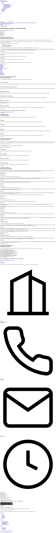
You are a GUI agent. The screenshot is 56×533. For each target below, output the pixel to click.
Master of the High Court (41, 49)
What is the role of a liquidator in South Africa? (7, 251)
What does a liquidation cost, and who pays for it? (7, 256)
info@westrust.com (2, 436)
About (3, 2)
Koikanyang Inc (39, 241)
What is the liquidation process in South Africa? (7, 249)
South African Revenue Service (50, 49)
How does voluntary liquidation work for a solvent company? (9, 250)
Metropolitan (31, 238)
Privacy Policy (4, 527)
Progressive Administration (44, 204)
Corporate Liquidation (6, 4)
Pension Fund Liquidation (7, 7)
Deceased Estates (4, 523)
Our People (3, 9)
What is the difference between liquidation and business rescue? (9, 253)
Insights (12, 23)
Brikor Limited (27, 213)
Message (1, 499)
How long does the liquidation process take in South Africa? (9, 254)
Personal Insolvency (4, 522)
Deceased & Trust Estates (7, 6)
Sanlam (21, 238)
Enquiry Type (2, 497)
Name (1, 495)
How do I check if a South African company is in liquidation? (9, 255)
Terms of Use (3, 529)
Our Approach (4, 8)
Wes (7, 1)
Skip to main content (3, 0)
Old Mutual (18, 238)
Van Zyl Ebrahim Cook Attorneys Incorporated (25, 224)
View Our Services (11, 30)
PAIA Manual (4, 528)
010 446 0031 (2, 379)
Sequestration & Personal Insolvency (11, 22)
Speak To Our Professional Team (4, 30)
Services (3, 3)
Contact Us (1, 24)
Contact (3, 11)
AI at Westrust (9, 23)
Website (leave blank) (3, 501)
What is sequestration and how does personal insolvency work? (9, 252)
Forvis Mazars (11, 193)
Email (1, 496)
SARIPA (12, 213)
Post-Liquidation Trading (7, 5)
